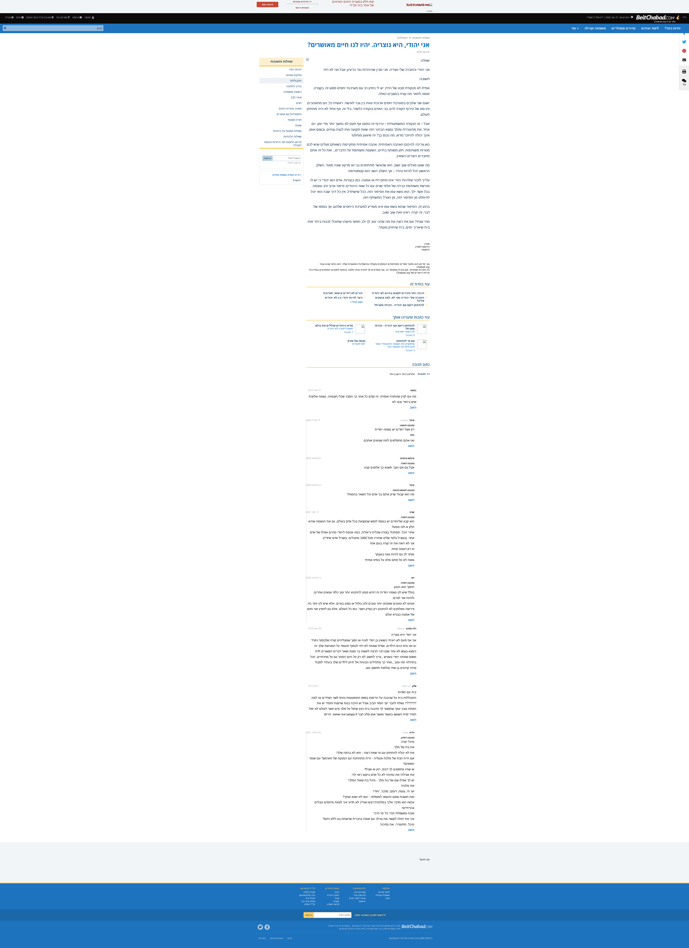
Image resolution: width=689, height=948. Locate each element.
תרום (18, 17)
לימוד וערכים (650, 28)
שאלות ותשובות (421, 37)
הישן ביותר (395, 374)
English (297, 180)
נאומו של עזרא (356, 340)
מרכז (416, 938)
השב (413, 407)
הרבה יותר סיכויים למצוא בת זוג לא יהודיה (398, 293)
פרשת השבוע (333, 904)
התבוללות (402, 37)
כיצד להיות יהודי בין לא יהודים (344, 297)
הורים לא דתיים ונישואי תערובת (343, 293)
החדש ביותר (408, 374)
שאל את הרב (61, 17)
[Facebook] (267, 927)
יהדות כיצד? (673, 28)
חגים (337, 892)
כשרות (336, 901)
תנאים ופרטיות (276, 938)
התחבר (88, 17)
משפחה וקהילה (595, 28)
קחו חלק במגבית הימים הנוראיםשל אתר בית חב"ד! (353, 3)
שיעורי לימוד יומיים (357, 898)
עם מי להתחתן (405, 340)
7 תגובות (348, 332)
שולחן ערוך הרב (308, 901)
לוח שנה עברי (359, 895)
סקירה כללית (309, 892)
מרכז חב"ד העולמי (336, 926)
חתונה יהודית (333, 895)
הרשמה (362, 901)
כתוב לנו (262, 938)
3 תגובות (410, 350)
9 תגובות (410, 335)
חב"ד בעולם (309, 904)
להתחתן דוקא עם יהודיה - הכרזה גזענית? (399, 305)
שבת (337, 898)
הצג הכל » (356, 301)
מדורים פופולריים (624, 28)
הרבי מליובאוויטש (307, 895)
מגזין (387, 898)
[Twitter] (260, 927)
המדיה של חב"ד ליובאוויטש (401, 938)
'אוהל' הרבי (310, 898)
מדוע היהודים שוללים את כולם (334, 325)
